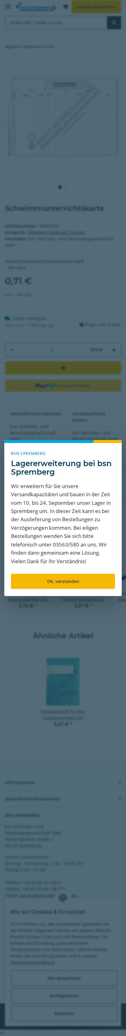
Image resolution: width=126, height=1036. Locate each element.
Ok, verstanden (63, 581)
